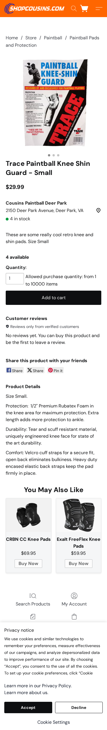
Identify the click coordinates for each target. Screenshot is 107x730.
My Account (74, 604)
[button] (36, 8)
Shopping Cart (74, 625)
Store (31, 38)
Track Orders (33, 625)
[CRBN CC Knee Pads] (28, 515)
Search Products (33, 604)
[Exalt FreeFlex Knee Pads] (78, 515)
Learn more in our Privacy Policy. (38, 686)
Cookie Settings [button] (53, 722)
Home (12, 38)
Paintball (53, 38)
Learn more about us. (26, 693)
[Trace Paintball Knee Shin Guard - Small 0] (53, 102)
